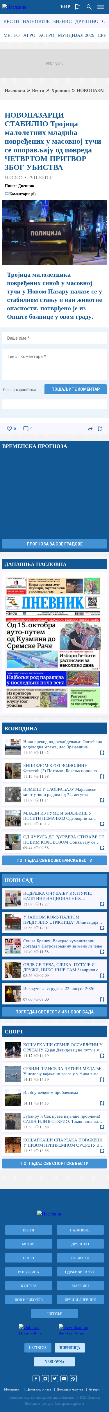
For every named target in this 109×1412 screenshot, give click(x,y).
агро (29, 35)
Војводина (28, 1271)
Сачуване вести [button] (77, 7)
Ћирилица (70, 1347)
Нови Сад (80, 1258)
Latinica (38, 1347)
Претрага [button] (89, 7)
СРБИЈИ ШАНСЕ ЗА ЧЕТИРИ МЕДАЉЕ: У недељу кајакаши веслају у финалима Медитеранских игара (54, 1073)
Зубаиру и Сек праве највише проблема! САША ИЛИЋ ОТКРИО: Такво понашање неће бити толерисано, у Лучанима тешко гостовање (54, 1121)
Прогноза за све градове (55, 544)
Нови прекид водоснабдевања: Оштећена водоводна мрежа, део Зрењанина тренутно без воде (54, 746)
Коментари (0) (22, 194)
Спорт (29, 1258)
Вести (11, 21)
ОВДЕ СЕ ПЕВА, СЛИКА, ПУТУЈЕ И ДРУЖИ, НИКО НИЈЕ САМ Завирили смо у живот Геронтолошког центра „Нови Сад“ (54, 969)
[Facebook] (36, 1378)
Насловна (15, 90)
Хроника (60, 90)
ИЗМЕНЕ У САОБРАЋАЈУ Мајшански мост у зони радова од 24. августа (54, 794)
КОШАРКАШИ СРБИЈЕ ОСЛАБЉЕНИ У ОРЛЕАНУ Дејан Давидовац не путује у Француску (54, 1050)
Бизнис (62, 21)
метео (11, 35)
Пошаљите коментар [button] (75, 389)
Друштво (87, 21)
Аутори (94, 1389)
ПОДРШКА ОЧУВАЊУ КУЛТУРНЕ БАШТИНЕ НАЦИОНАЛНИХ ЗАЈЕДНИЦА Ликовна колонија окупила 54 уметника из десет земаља (54, 898)
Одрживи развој (80, 1271)
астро (46, 35)
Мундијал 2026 (76, 35)
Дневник (26, 186)
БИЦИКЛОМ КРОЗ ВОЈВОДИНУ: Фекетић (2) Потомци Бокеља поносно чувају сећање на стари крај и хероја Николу (54, 770)
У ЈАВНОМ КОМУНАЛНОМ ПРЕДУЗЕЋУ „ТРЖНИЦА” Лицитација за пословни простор (54, 922)
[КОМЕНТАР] (26, 428)
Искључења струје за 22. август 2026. (54, 993)
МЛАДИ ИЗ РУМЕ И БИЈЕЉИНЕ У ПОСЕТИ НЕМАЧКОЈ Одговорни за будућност (54, 818)
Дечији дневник (80, 1299)
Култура (29, 1285)
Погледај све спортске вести (55, 1163)
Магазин (80, 1285)
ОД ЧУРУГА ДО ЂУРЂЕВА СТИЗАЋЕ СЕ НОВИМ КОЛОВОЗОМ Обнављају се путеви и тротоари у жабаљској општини (54, 842)
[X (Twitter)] (54, 1378)
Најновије (36, 21)
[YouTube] (63, 1378)
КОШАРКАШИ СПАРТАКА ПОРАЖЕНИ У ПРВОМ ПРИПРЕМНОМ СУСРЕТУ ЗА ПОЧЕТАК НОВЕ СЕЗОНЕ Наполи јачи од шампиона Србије (54, 1145)
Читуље (54, 1313)
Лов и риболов (29, 1299)
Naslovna (55, 1361)
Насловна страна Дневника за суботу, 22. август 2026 (54, 642)
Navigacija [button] (101, 7)
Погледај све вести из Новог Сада (54, 1012)
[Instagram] (45, 1378)
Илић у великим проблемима (54, 1097)
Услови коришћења (19, 389)
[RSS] (73, 1378)
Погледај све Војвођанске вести (54, 860)
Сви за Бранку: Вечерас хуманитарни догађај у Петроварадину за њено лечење (54, 946)
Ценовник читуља (70, 1389)
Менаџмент (12, 1389)
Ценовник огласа (38, 1389)
